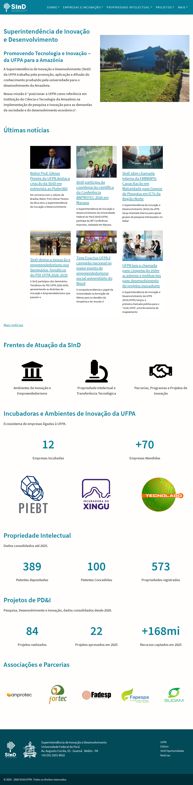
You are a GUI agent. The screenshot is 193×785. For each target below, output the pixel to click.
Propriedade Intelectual (128, 7)
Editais (164, 746)
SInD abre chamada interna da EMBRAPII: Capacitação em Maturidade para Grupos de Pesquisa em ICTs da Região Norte (142, 186)
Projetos (164, 7)
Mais (182, 7)
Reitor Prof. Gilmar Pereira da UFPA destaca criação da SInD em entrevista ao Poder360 (50, 181)
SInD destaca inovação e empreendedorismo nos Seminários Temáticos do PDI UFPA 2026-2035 (50, 267)
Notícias (165, 755)
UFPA (163, 742)
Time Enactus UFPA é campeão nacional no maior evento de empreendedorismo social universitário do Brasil (94, 270)
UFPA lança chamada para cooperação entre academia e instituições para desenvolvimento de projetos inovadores (141, 275)
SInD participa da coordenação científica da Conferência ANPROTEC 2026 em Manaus (95, 192)
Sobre (52, 7)
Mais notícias (13, 325)
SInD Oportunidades (172, 751)
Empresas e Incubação (82, 7)
